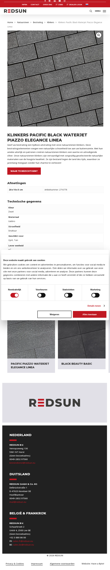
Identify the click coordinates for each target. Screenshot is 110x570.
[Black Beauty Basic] (82, 334)
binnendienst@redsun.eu (22, 462)
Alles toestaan (89, 314)
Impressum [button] (37, 563)
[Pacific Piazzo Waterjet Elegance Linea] (31, 334)
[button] (100, 10)
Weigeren (54, 314)
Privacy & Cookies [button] (15, 563)
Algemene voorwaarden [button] (62, 563)
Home (10, 22)
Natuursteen (23, 22)
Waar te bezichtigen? (24, 171)
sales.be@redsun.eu (23, 544)
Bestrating (38, 22)
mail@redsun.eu (17, 501)
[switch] (41, 295)
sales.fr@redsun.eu (23, 541)
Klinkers (50, 22)
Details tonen (94, 305)
